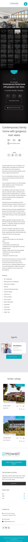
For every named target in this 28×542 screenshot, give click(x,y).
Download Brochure (14, 107)
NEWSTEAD (5, 408)
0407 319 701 (16, 348)
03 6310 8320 (6, 519)
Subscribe (13, 483)
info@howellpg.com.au (9, 521)
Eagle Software (20, 540)
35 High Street (7, 437)
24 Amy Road (6, 405)
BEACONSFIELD (6, 440)
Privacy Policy (8, 540)
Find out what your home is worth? (14, 463)
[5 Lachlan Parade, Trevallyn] (14, 17)
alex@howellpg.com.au (17, 350)
